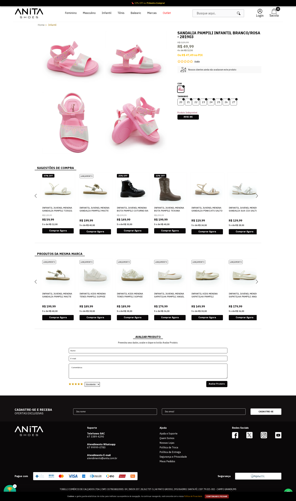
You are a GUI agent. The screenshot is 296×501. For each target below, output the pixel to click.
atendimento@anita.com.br (102, 458)
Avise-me (188, 117)
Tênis (120, 13)
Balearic (136, 13)
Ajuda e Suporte (168, 433)
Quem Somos (167, 438)
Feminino (71, 13)
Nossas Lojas (167, 442)
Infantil (106, 13)
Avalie (197, 61)
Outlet (167, 13)
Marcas (152, 13)
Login (260, 15)
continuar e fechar (216, 496)
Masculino (89, 13)
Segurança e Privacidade (173, 456)
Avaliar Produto (217, 384)
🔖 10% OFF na (148, 3)
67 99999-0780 (96, 447)
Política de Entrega (170, 452)
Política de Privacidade (193, 496)
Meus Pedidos (167, 461)
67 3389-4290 (95, 436)
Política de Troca (169, 447)
